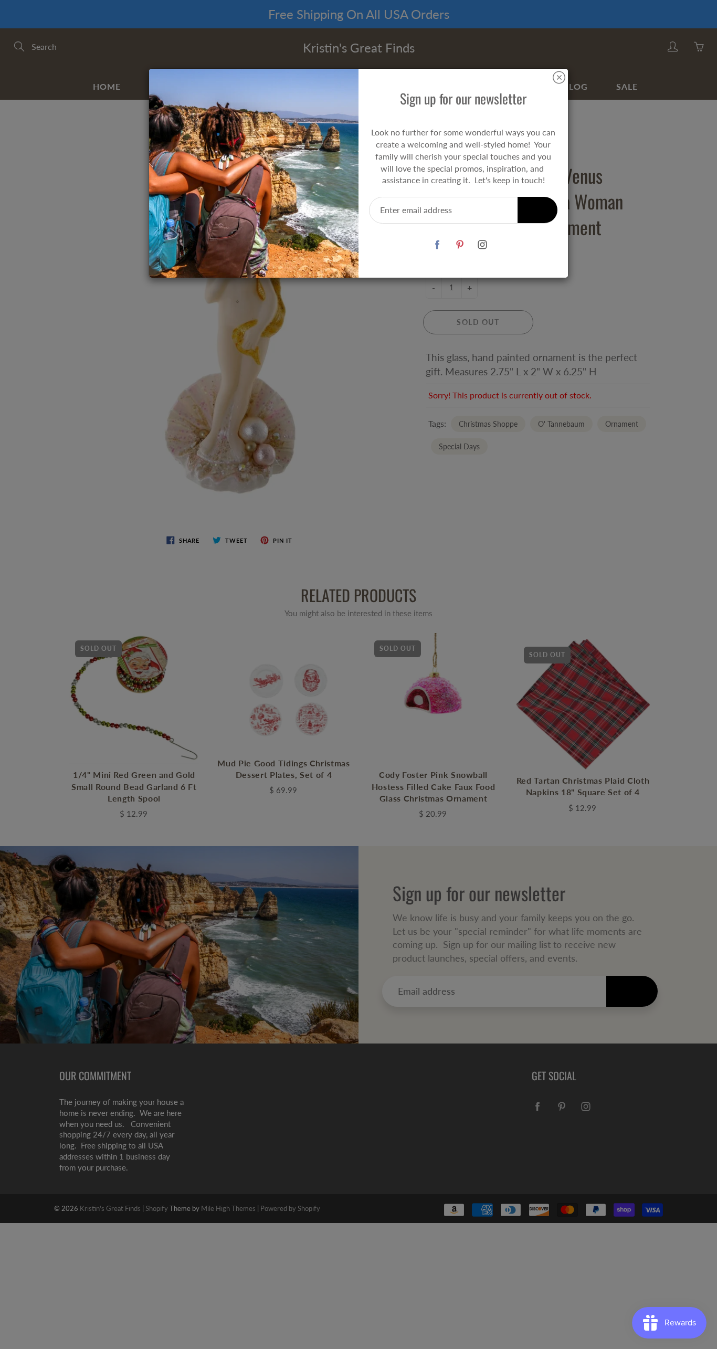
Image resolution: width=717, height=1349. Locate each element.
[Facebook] (437, 244)
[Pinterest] (459, 244)
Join (537, 209)
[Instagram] (482, 244)
